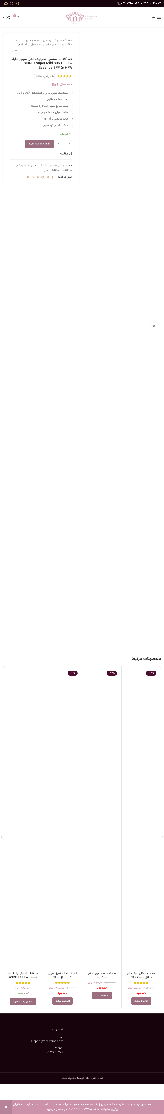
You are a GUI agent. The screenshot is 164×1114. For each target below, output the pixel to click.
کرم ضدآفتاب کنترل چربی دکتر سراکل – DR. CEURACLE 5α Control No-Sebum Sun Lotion (62, 980)
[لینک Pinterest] (42, 177)
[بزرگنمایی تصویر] (154, 326)
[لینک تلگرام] (6, 4)
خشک (43, 165)
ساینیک (21, 165)
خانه (69, 40)
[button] (23, 1001)
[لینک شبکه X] (48, 177)
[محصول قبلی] (20, 51)
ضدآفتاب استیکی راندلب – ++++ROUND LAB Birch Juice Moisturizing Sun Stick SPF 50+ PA (23, 980)
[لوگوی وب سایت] (82, 17)
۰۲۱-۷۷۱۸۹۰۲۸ (130, 3)
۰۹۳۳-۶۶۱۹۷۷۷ (151, 3)
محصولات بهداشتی (53, 40)
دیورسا (80, 1078)
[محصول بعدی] (12, 51)
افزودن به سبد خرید (39, 144)
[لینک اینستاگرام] (17, 4)
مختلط (56, 170)
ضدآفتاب (22, 45)
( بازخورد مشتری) (44, 76)
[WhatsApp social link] (11, 4)
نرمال (47, 170)
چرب (61, 165)
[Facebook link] (53, 177)
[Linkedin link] (37, 177)
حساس (53, 165)
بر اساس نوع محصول (42, 45)
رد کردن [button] (6, 1107)
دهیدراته (33, 165)
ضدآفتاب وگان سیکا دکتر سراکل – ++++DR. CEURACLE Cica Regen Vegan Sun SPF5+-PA (141, 980)
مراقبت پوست (64, 45)
